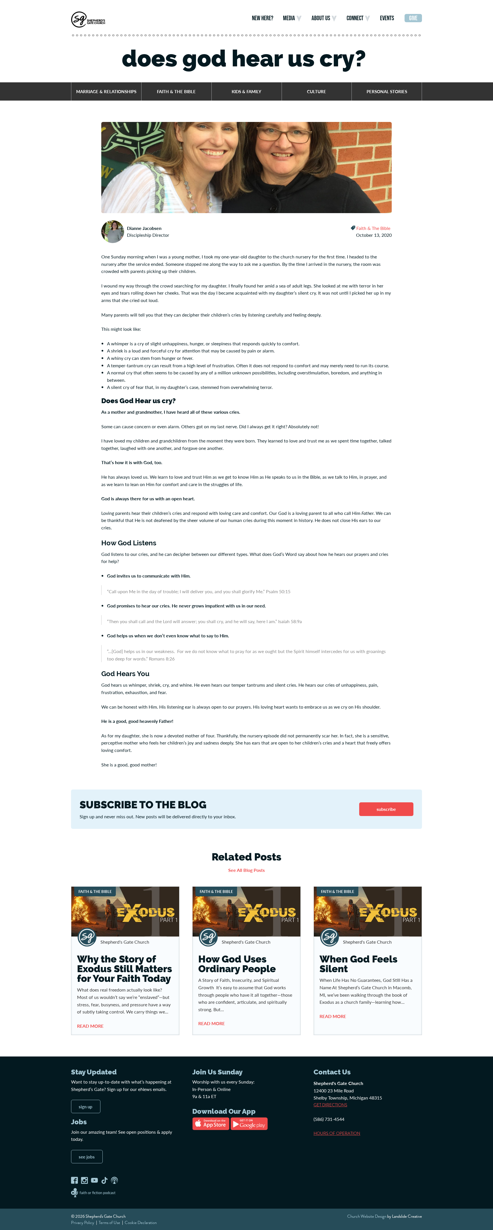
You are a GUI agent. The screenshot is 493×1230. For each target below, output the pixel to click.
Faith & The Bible (176, 91)
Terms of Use (109, 1222)
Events (387, 18)
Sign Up (85, 1106)
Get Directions (330, 1105)
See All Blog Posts (246, 869)
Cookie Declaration (141, 1222)
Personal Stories (387, 91)
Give (413, 18)
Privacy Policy (82, 1222)
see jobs (87, 1157)
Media (289, 18)
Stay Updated (94, 1072)
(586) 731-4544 (329, 1119)
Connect (355, 18)
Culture (316, 91)
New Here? (262, 18)
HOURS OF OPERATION (337, 1133)
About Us (321, 18)
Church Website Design (366, 1216)
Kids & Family (246, 91)
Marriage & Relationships (106, 91)
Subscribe (386, 809)
